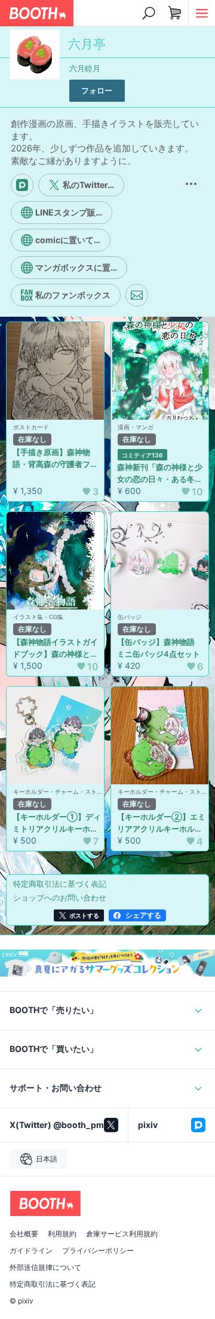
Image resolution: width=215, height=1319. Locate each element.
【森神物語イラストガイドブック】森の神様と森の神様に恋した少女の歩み (55, 648)
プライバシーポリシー (98, 1250)
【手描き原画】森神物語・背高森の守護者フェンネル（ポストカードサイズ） (55, 458)
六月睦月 (84, 68)
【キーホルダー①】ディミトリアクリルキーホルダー (57, 823)
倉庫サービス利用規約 (122, 1234)
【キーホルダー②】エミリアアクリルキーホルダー (161, 823)
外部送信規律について (45, 1267)
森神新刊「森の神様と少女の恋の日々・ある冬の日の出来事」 (159, 473)
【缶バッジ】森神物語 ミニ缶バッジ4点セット (159, 648)
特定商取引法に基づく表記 (53, 1284)
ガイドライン (31, 1250)
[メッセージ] (136, 295)
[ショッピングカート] (175, 13)
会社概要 (24, 1234)
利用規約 (62, 1234)
